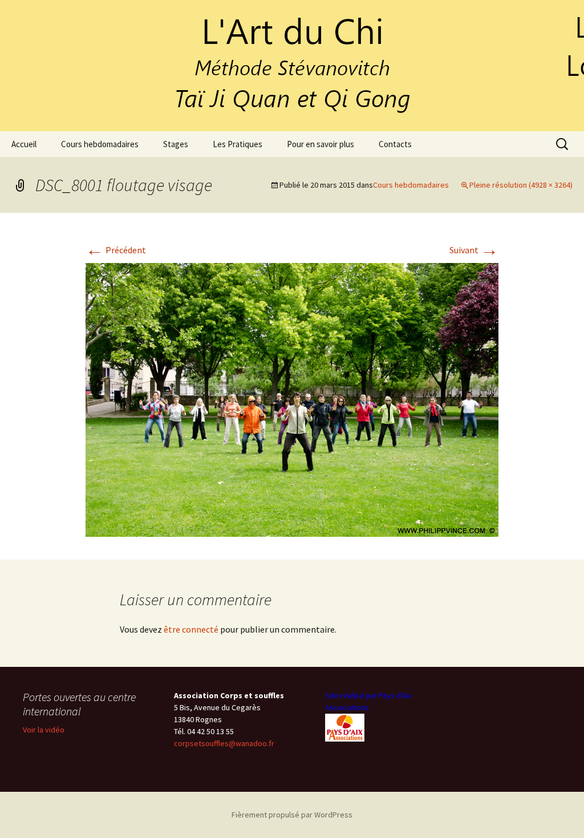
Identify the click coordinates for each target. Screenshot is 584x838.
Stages (175, 144)
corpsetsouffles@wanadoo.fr (224, 743)
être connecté (191, 629)
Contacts (395, 144)
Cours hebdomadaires (100, 144)
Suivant (473, 250)
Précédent (116, 250)
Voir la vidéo (43, 729)
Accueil (23, 144)
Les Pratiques (237, 144)
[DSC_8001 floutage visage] (292, 398)
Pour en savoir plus (320, 144)
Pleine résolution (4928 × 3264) (521, 185)
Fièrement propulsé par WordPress (292, 814)
